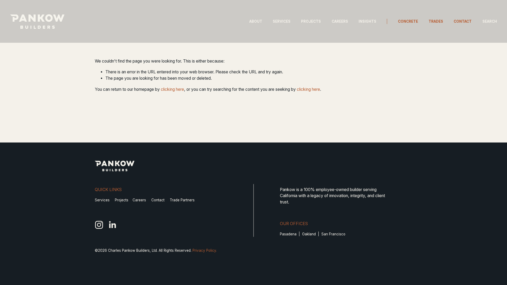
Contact (463, 21)
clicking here (172, 89)
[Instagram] (99, 225)
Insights (367, 21)
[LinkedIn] (112, 225)
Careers (340, 21)
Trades (436, 21)
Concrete (408, 21)
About (255, 21)
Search (489, 21)
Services (281, 21)
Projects (311, 21)
